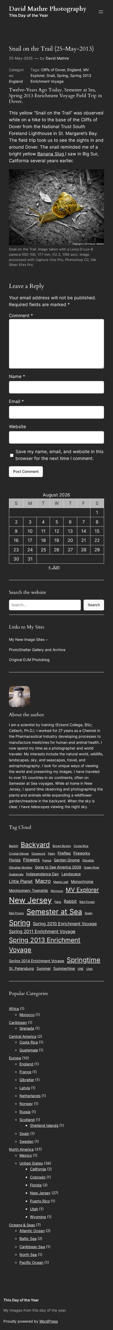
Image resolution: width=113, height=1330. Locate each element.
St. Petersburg (21, 968)
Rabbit (70, 901)
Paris (57, 902)
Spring (62, 75)
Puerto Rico (40, 1201)
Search (94, 605)
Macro (43, 881)
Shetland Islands (44, 1125)
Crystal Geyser (19, 853)
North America (21, 1149)
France (46, 860)
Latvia (24, 1088)
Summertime (64, 968)
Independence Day (42, 874)
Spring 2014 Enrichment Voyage (36, 961)
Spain (88, 913)
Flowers (31, 859)
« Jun (54, 567)
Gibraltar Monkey (20, 867)
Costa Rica (81, 846)
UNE (81, 969)
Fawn (51, 853)
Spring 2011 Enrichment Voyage (42, 931)
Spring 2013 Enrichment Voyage (44, 945)
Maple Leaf (60, 882)
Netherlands (29, 1095)
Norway (26, 1103)
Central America (22, 1036)
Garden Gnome (67, 860)
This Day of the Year (28, 15)
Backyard (35, 845)
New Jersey (30, 900)
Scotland (27, 1119)
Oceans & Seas (22, 1225)
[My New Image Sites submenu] (46, 639)
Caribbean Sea (32, 1246)
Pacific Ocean (31, 1262)
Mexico (25, 1155)
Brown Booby (62, 846)
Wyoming (38, 1216)
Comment (21, 315)
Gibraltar (88, 860)
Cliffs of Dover (53, 69)
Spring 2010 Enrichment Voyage (65, 923)
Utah (89, 969)
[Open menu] (101, 12)
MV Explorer (82, 889)
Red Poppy (16, 913)
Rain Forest (87, 902)
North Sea (28, 1254)
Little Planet (21, 881)
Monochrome (82, 881)
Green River (91, 867)
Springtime (83, 960)
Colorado (37, 1177)
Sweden (26, 1141)
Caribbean (18, 1022)
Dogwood (38, 853)
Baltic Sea (28, 1238)
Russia (24, 1111)
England (16, 81)
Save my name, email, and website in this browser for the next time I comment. (60, 455)
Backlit (13, 846)
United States (31, 1163)
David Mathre (57, 58)
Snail (51, 75)
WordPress (48, 1321)
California (38, 1169)
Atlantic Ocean (32, 1230)
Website (17, 426)
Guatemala (16, 874)
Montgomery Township (28, 890)
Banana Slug (51, 153)
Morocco (57, 891)
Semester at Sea (54, 911)
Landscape (71, 874)
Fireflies (64, 853)
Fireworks (81, 853)
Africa (14, 1008)
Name (17, 376)
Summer (44, 968)
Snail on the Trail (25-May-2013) (51, 49)
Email (16, 401)
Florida (14, 860)
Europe (15, 1058)
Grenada (26, 1028)
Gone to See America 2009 (58, 867)
